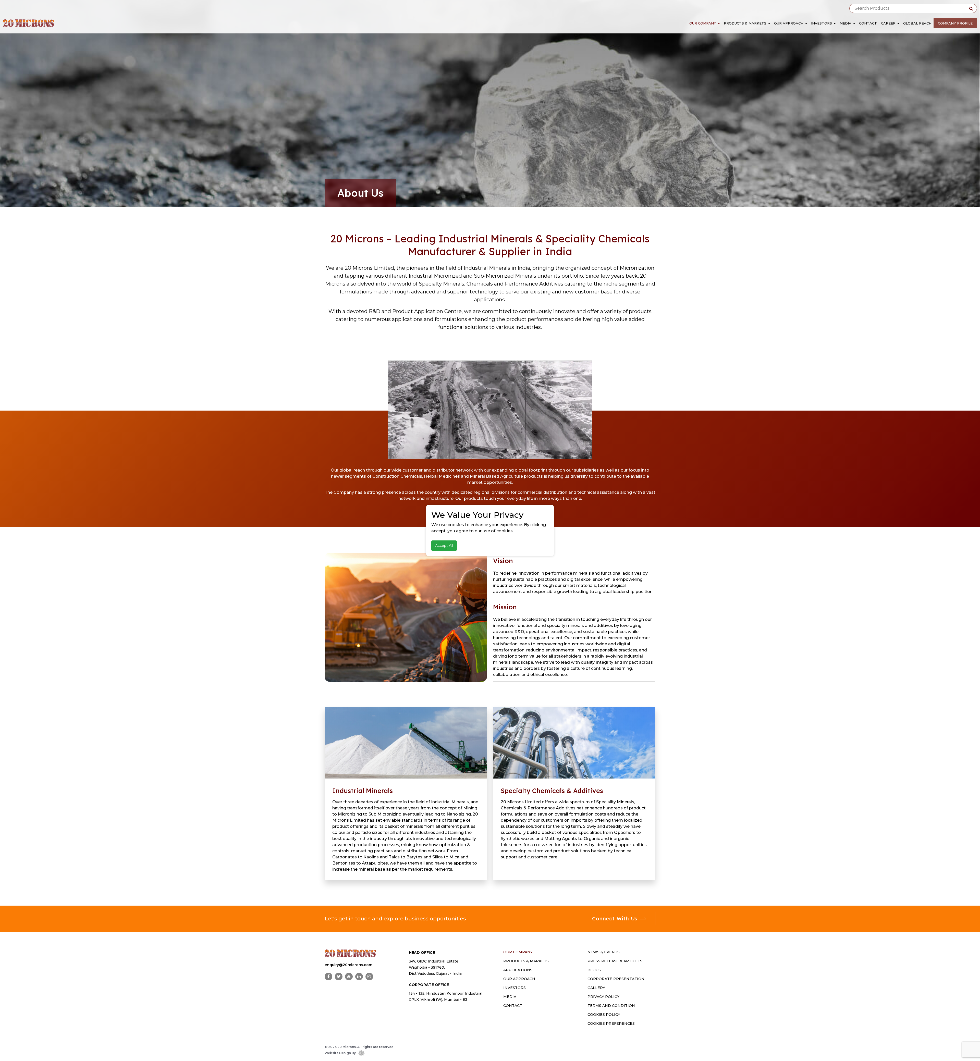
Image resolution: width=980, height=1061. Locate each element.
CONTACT (512, 1005)
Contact (868, 23)
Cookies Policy (603, 1014)
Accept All (444, 545)
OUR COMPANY (518, 952)
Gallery (596, 987)
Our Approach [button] (789, 23)
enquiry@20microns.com (348, 965)
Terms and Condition (611, 1005)
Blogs (594, 970)
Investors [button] (822, 23)
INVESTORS (514, 987)
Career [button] (889, 23)
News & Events (603, 952)
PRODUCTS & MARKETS (526, 961)
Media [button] (846, 23)
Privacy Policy (603, 996)
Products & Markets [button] (745, 23)
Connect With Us (614, 918)
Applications (517, 970)
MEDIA (509, 996)
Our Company (702, 23)
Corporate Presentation (615, 979)
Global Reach (917, 23)
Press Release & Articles (614, 961)
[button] (719, 23)
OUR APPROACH (519, 979)
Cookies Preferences (611, 1023)
